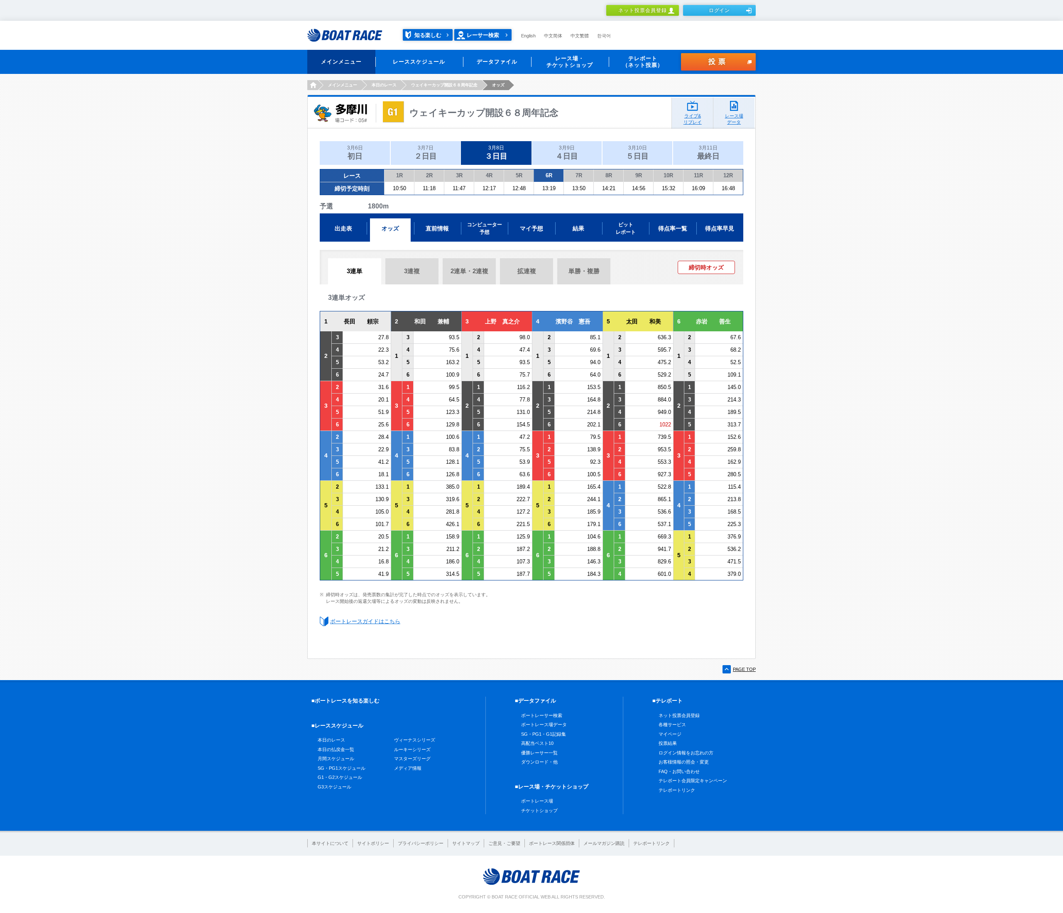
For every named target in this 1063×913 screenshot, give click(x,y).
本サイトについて (330, 843)
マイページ (670, 734)
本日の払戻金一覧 (336, 749)
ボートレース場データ (544, 724)
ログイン (719, 10)
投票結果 (668, 743)
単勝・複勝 (584, 270)
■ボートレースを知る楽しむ (345, 701)
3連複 (412, 270)
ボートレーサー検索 (541, 715)
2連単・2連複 (469, 270)
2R (429, 175)
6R (549, 175)
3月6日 (355, 152)
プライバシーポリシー (420, 843)
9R (638, 175)
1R (399, 175)
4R (489, 175)
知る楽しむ (427, 35)
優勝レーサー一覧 (539, 752)
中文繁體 (580, 35)
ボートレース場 (537, 800)
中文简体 (553, 35)
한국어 (604, 35)
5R (519, 175)
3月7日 (425, 152)
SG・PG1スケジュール (341, 768)
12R (728, 175)
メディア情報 (407, 768)
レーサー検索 (483, 35)
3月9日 (567, 152)
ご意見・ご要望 (504, 843)
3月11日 (708, 152)
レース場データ (734, 119)
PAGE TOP (744, 669)
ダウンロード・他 (539, 761)
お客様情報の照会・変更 (684, 761)
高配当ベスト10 (537, 743)
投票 (718, 62)
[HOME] (312, 85)
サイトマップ (466, 843)
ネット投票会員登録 (642, 10)
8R (608, 175)
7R (579, 175)
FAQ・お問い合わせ (679, 771)
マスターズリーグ (412, 758)
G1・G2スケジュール (340, 777)
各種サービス (672, 724)
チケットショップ (539, 810)
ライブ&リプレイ (692, 119)
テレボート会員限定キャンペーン (693, 780)
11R (698, 175)
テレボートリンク (677, 790)
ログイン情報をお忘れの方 (686, 752)
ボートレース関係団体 (552, 843)
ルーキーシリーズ (412, 749)
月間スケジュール (336, 758)
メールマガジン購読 (604, 843)
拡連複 (526, 270)
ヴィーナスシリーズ (414, 739)
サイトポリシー (373, 843)
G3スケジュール (334, 786)
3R (459, 175)
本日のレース (331, 739)
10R (668, 175)
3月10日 (637, 152)
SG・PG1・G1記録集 (543, 734)
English (528, 35)
